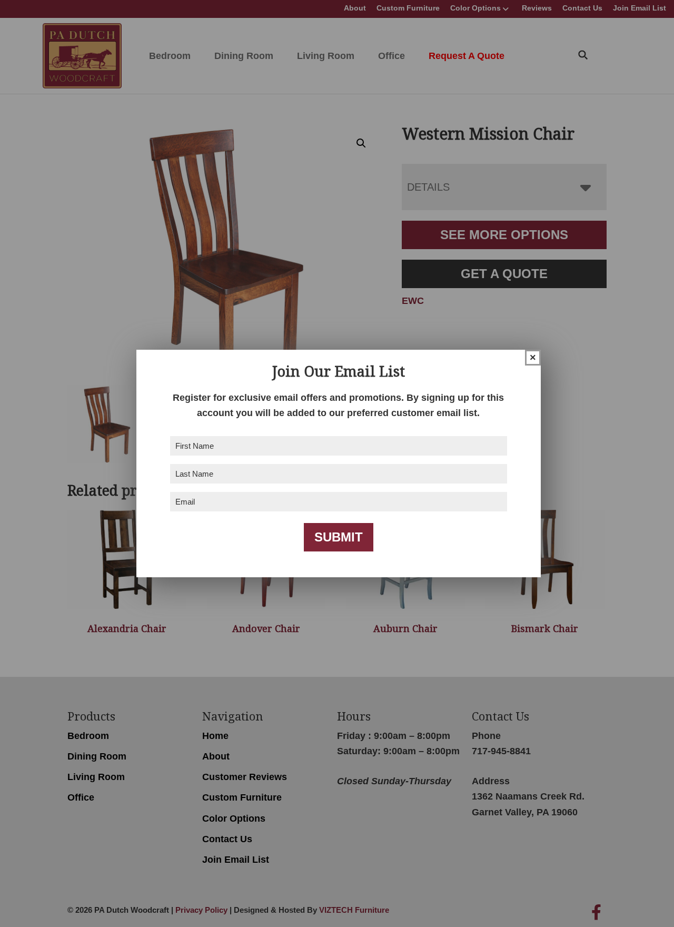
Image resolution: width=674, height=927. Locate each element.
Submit (338, 537)
